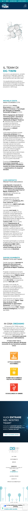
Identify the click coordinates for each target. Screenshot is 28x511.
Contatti (14, 478)
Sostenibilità (14, 459)
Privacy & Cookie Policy (14, 481)
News (7, 1)
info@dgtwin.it (14, 471)
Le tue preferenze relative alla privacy (15, 505)
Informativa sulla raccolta (9, 509)
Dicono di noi (13, 1)
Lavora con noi (22, 1)
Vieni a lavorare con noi (11, 434)
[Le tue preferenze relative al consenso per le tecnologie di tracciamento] (2, 508)
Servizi (14, 462)
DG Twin (14, 456)
